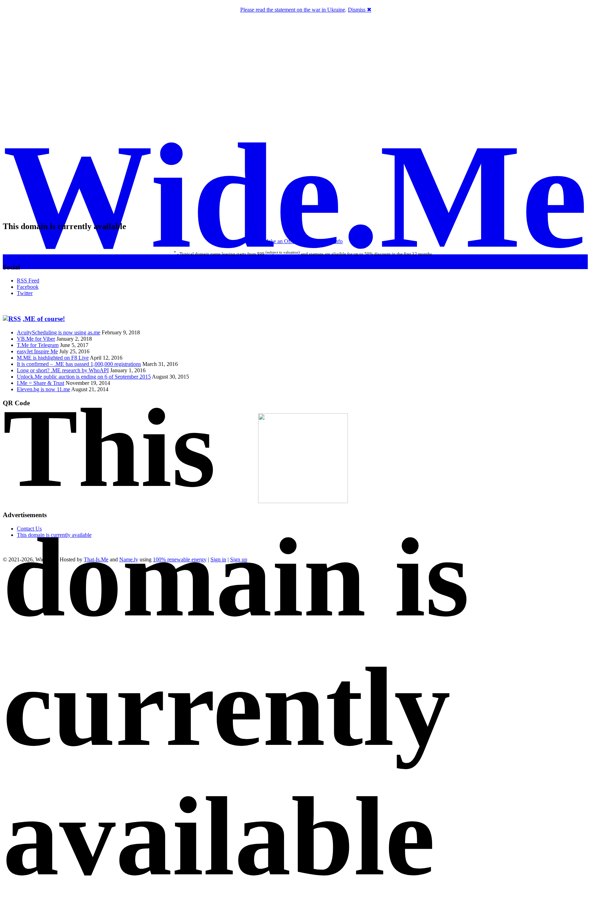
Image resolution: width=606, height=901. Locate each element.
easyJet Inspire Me (37, 351)
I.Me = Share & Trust (40, 383)
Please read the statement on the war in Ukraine (292, 10)
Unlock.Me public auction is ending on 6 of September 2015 (84, 377)
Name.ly (128, 559)
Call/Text (322, 241)
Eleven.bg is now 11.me (43, 389)
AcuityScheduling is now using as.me (58, 332)
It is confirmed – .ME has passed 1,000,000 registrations (79, 364)
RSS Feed (28, 280)
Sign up (238, 559)
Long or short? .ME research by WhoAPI (63, 370)
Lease (303, 241)
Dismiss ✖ (359, 10)
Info (338, 241)
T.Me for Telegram (38, 345)
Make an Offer (279, 241)
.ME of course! (44, 318)
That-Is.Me (96, 559)
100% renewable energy (180, 559)
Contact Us (29, 529)
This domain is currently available (54, 535)
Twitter (25, 293)
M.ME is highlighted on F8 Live (53, 358)
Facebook (28, 287)
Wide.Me (295, 196)
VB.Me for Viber (36, 339)
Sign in (218, 559)
